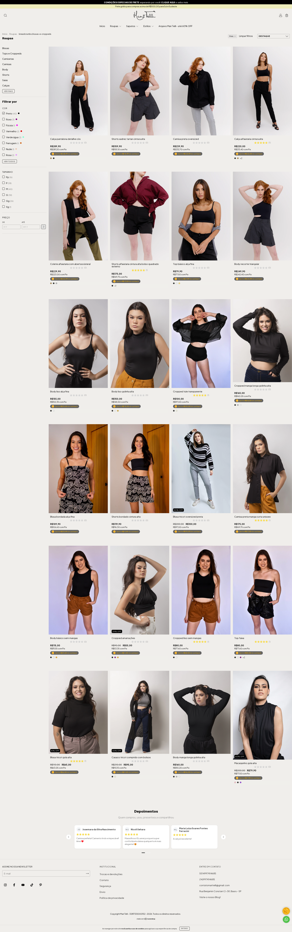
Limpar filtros (246, 35)
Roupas (114, 26)
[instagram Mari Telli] (5, 884)
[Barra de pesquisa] (5, 15)
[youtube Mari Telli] (23, 884)
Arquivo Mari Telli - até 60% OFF (175, 26)
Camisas (6, 64)
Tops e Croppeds (12, 53)
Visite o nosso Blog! (210, 897)
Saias (5, 80)
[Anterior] (68, 837)
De (3, 222)
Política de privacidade (112, 897)
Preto (231, 36)
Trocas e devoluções (111, 874)
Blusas (5, 48)
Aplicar (43, 227)
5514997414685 (207, 873)
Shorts (5, 74)
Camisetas (8, 58)
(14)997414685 (207, 879)
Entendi (184, 928)
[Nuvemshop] (146, 919)
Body (5, 69)
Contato (104, 880)
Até (23, 222)
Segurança (105, 885)
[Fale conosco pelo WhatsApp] (286, 919)
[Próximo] (223, 837)
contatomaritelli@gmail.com (214, 885)
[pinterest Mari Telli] (41, 884)
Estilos (147, 26)
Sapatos (131, 26)
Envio (102, 891)
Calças (6, 85)
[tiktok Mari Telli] (32, 884)
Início (102, 26)
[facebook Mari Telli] (14, 884)
